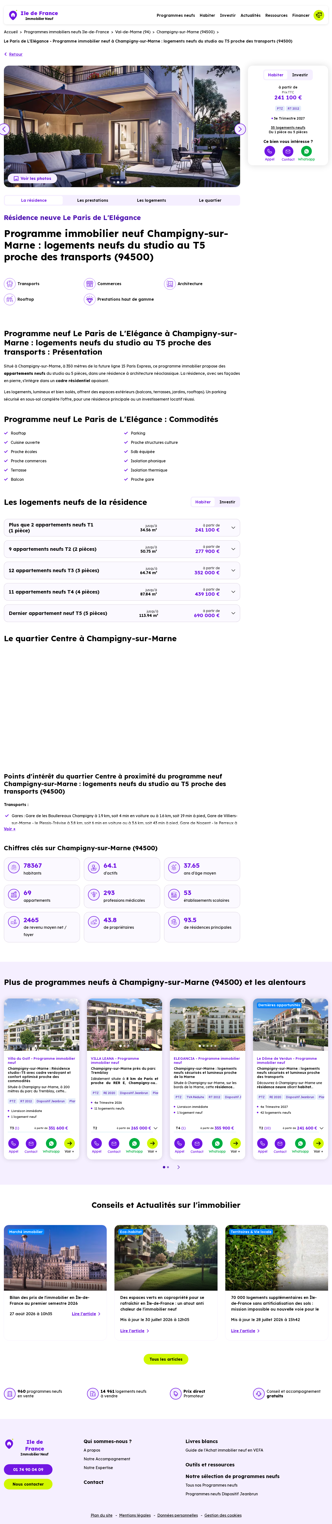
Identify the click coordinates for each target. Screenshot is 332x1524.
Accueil (11, 31)
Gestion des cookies (223, 1515)
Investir (228, 15)
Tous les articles (166, 1359)
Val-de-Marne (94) (132, 31)
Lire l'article (84, 1313)
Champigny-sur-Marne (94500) (186, 31)
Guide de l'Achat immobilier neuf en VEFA (224, 1450)
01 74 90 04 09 (28, 1469)
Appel (269, 159)
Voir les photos (36, 178)
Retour (16, 54)
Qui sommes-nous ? (108, 1441)
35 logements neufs (288, 127)
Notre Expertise (98, 1467)
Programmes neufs (176, 15)
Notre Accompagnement (107, 1458)
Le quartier (210, 200)
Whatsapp (306, 159)
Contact (288, 159)
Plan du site (102, 1515)
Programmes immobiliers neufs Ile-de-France (66, 31)
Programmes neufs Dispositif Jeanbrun (221, 1493)
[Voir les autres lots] (155, 1128)
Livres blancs (201, 1441)
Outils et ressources (210, 1465)
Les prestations (92, 200)
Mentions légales (135, 1515)
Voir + (69, 1151)
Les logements (151, 200)
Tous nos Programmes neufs (211, 1485)
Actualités (251, 15)
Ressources (276, 15)
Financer (301, 15)
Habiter (207, 15)
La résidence (34, 200)
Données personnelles (177, 1515)
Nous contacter (28, 1484)
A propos (92, 1450)
